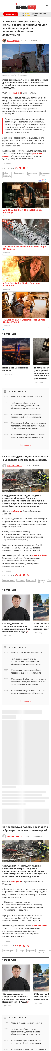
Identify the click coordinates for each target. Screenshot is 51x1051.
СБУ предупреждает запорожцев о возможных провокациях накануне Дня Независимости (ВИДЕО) (16, 627)
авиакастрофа (8, 580)
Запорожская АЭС (32, 174)
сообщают (15, 1034)
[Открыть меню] (3, 7)
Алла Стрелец (13, 41)
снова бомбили (39, 555)
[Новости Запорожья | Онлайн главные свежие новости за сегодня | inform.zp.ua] (25, 7)
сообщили (15, 93)
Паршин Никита (14, 466)
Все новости (25, 445)
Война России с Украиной (7, 175)
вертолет (31, 580)
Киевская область (41, 581)
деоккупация (19, 173)
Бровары (20, 580)
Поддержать (11, 14)
